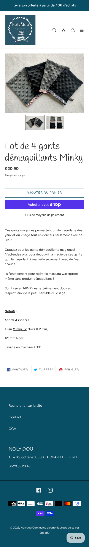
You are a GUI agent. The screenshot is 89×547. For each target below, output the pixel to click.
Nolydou (26, 527)
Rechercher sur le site (25, 405)
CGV (12, 429)
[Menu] (81, 30)
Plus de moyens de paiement (44, 215)
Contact (15, 417)
